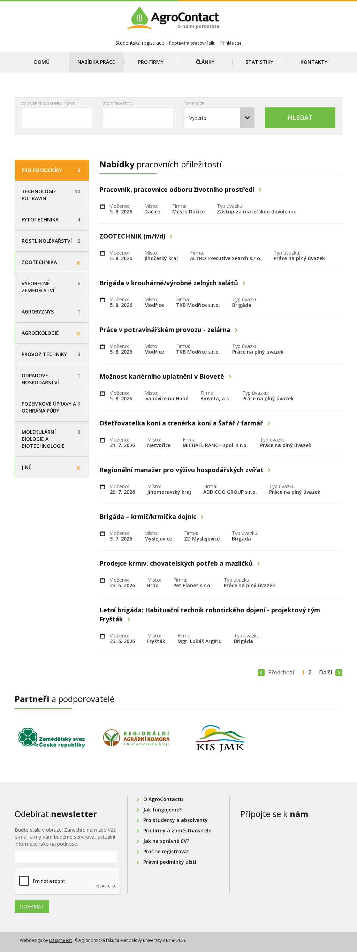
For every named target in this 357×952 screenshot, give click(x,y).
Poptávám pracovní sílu (192, 43)
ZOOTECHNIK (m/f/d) (133, 236)
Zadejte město (117, 103)
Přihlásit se (231, 43)
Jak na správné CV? (166, 841)
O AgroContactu (163, 799)
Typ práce (194, 103)
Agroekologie (40, 333)
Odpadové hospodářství (51, 379)
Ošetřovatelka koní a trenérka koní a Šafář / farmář (182, 423)
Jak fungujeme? (162, 809)
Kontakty (314, 62)
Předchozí (281, 672)
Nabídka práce (96, 62)
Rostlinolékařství (51, 240)
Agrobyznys (51, 311)
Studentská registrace (139, 42)
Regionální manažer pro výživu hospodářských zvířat (182, 470)
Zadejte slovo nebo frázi (48, 103)
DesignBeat (60, 940)
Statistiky (259, 62)
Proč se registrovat (166, 851)
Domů (42, 62)
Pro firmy (151, 62)
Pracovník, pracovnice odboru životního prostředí (177, 189)
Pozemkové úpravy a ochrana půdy (51, 407)
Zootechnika (39, 262)
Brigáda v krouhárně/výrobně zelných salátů (169, 283)
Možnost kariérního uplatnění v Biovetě (162, 376)
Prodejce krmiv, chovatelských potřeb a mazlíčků (177, 563)
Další (325, 672)
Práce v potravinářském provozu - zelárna (165, 329)
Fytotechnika (51, 219)
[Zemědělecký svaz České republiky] (52, 737)
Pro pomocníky (51, 170)
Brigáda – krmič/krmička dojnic (148, 516)
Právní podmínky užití (169, 862)
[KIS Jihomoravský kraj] (221, 738)
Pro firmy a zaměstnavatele (177, 830)
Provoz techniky (51, 354)
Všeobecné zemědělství (51, 287)
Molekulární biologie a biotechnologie (51, 439)
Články (205, 62)
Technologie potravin (51, 195)
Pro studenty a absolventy (175, 820)
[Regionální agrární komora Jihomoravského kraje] (136, 737)
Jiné (26, 467)
